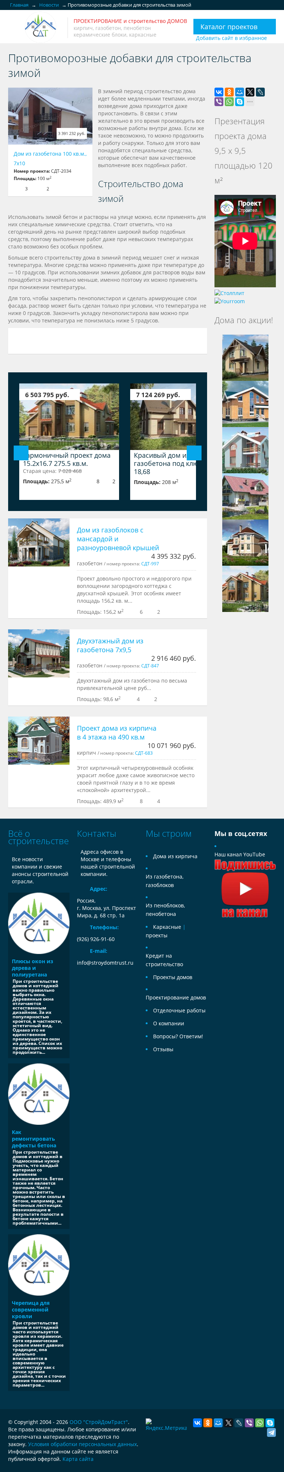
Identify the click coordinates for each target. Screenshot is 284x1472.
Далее (194, 453)
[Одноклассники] (229, 92)
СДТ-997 (150, 563)
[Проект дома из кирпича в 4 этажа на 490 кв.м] (39, 741)
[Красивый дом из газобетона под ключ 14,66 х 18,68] (180, 416)
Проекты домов (172, 977)
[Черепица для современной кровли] (39, 1265)
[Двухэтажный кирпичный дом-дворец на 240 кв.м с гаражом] (245, 541)
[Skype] (239, 101)
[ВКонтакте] (218, 92)
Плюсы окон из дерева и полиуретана (32, 968)
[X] (250, 92)
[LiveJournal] (260, 92)
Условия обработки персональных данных (82, 1444)
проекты (157, 935)
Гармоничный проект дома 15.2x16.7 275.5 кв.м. (67, 459)
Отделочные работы (179, 1010)
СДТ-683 (144, 753)
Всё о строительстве (38, 837)
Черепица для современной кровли (31, 1309)
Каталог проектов (228, 26)
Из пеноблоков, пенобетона (165, 909)
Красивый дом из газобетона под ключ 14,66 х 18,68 (180, 463)
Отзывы (163, 1049)
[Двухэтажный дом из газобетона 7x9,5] (39, 653)
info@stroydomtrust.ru (105, 962)
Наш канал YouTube (239, 854)
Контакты (96, 833)
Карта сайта (78, 1458)
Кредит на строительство (164, 960)
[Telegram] (271, 1432)
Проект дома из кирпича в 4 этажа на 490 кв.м (116, 732)
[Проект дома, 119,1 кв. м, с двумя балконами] (245, 357)
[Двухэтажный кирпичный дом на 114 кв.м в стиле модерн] (245, 449)
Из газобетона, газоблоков (164, 881)
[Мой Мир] (239, 92)
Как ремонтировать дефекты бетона (34, 1138)
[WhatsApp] (229, 101)
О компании (168, 1023)
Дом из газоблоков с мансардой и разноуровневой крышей (118, 538)
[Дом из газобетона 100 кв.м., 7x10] (50, 116)
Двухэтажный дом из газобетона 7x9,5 (110, 645)
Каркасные (167, 926)
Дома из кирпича (175, 856)
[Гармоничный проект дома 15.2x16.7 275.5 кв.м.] (69, 416)
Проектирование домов (176, 997)
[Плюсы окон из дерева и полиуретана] (39, 923)
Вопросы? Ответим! (178, 1036)
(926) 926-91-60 (96, 939)
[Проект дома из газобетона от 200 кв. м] (245, 495)
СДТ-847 (150, 666)
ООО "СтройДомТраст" (99, 1421)
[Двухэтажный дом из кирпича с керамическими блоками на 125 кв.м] (245, 403)
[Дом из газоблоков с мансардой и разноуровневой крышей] (39, 542)
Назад (21, 453)
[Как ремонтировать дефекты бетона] (39, 1094)
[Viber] (218, 101)
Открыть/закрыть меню (14, 27)
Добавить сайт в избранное (231, 37)
